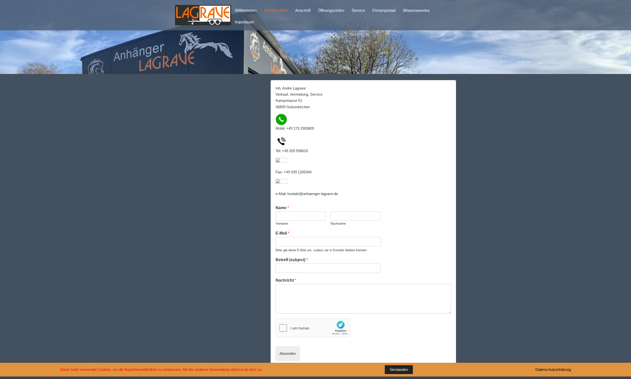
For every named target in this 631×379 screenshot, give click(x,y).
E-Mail (282, 233)
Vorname (282, 223)
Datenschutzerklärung (553, 369)
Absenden (288, 353)
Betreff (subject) (292, 260)
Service (358, 10)
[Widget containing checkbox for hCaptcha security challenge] (313, 328)
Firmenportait (384, 10)
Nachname (338, 223)
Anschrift (303, 10)
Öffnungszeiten (331, 10)
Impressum (244, 22)
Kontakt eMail (276, 10)
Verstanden (399, 369)
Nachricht (286, 280)
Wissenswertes (416, 10)
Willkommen (246, 10)
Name (282, 208)
